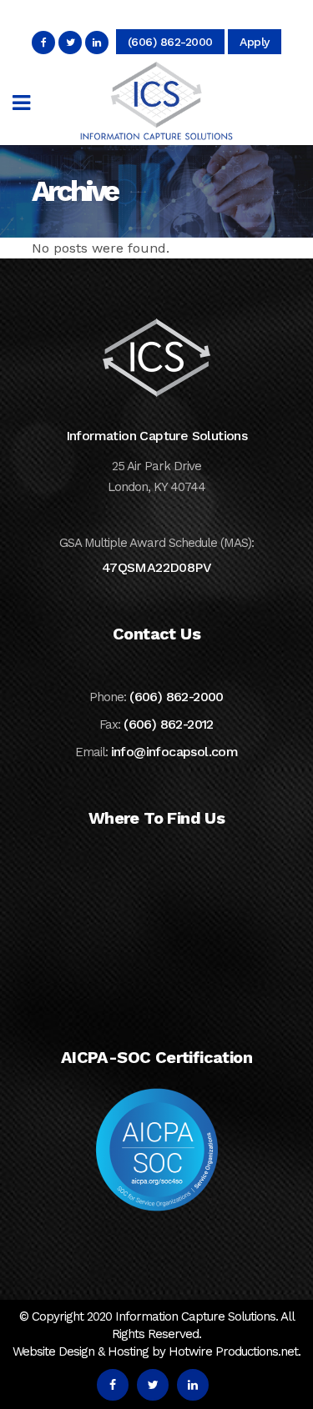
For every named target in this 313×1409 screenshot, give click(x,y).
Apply (255, 41)
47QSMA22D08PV (156, 567)
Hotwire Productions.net (233, 1351)
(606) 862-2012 (169, 724)
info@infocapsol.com (175, 752)
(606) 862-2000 (170, 41)
